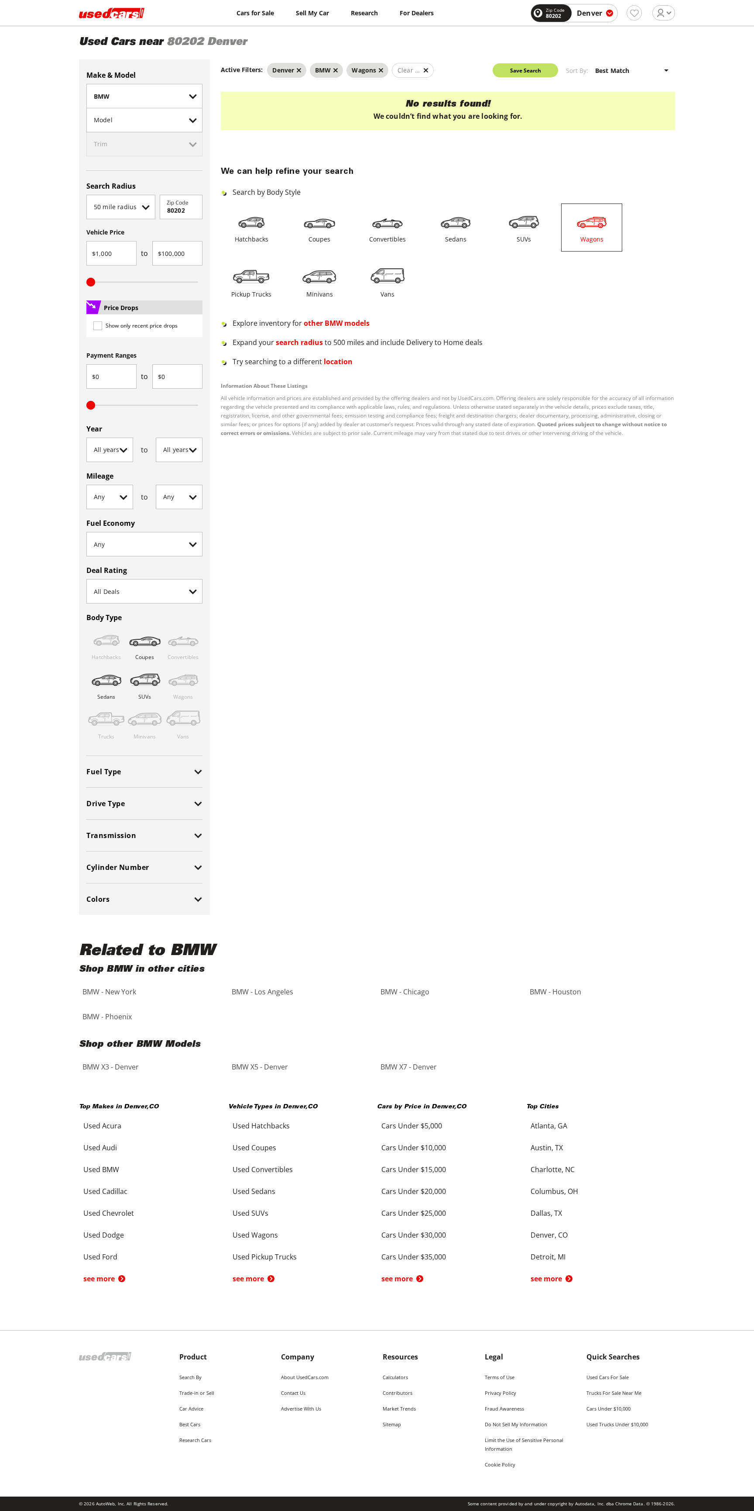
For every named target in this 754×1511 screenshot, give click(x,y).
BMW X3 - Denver (110, 1067)
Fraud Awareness (504, 1408)
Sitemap (392, 1424)
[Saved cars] (634, 13)
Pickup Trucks (251, 294)
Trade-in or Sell (196, 1393)
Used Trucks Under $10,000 (617, 1424)
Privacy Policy (500, 1393)
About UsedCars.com (305, 1377)
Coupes (319, 239)
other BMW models (337, 323)
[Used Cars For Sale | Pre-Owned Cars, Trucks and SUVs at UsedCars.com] (111, 13)
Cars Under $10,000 (608, 1408)
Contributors (397, 1393)
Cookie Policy (500, 1464)
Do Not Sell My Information (516, 1424)
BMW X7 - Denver (408, 1067)
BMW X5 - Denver (260, 1067)
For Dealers (417, 13)
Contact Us (293, 1393)
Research (364, 13)
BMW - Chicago (404, 992)
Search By (190, 1377)
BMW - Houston (555, 992)
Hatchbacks (251, 239)
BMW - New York (109, 992)
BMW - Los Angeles (262, 992)
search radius (299, 342)
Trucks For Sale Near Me (613, 1393)
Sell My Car (312, 13)
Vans (387, 294)
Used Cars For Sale (607, 1377)
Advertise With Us (301, 1408)
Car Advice (191, 1408)
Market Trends (399, 1408)
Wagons (591, 239)
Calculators (395, 1377)
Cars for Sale (255, 13)
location (338, 361)
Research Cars (195, 1440)
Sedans (455, 239)
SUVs (524, 239)
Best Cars (189, 1424)
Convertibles (387, 239)
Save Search (525, 70)
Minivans (319, 294)
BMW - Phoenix (107, 1016)
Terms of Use (499, 1377)
